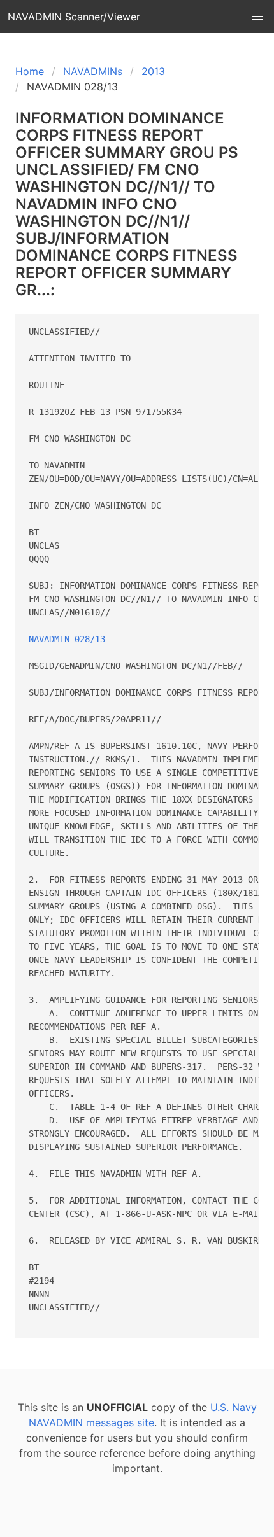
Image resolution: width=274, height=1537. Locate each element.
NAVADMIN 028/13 (67, 639)
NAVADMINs (92, 71)
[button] (257, 16)
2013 (153, 71)
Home (29, 71)
